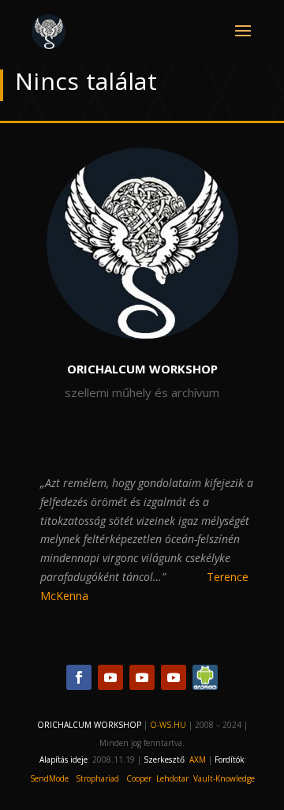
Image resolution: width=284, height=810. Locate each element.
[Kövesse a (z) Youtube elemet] (110, 677)
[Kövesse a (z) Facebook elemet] (79, 677)
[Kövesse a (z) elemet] (205, 677)
